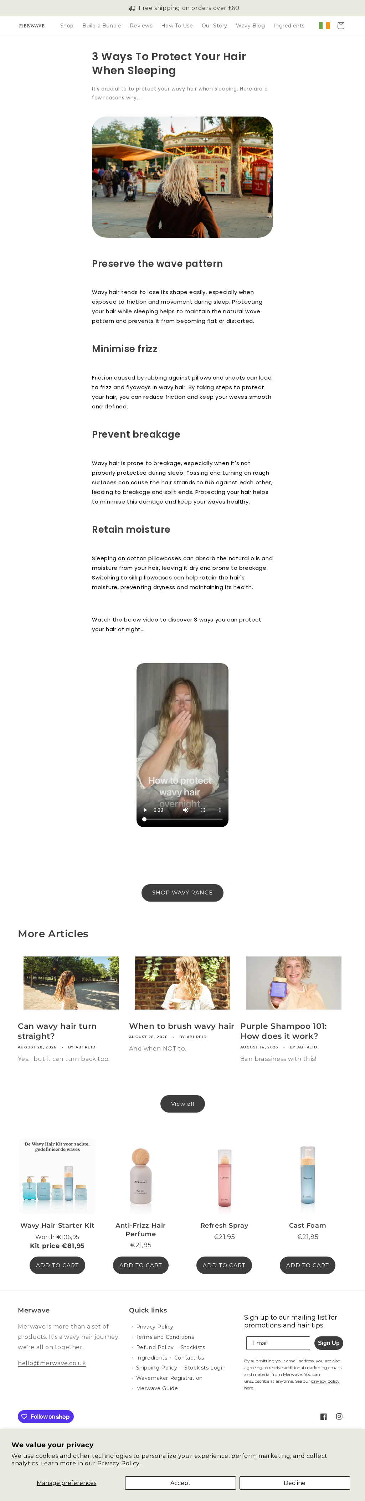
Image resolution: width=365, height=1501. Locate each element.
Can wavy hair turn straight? (57, 1031)
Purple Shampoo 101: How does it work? (283, 1031)
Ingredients (152, 1358)
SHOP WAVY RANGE (182, 892)
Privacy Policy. (118, 1463)
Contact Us (189, 1358)
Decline (294, 1483)
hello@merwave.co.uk (52, 1363)
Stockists (193, 1347)
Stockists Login (205, 1368)
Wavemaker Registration (169, 1378)
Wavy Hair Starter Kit (57, 1225)
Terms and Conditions (165, 1337)
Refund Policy (155, 1347)
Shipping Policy (157, 1368)
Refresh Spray (224, 1225)
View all (182, 1103)
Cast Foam (307, 1225)
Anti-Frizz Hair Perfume (140, 1230)
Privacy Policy (155, 1327)
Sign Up (329, 1343)
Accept (180, 1483)
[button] (341, 25)
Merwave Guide (157, 1388)
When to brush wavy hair (182, 1026)
